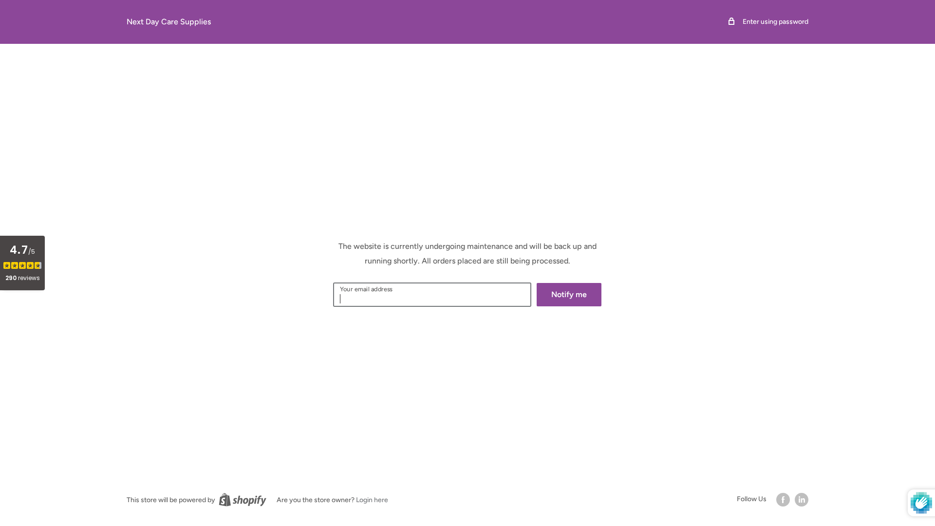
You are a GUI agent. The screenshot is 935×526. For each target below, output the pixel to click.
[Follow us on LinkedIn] (801, 500)
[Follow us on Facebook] (783, 500)
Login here (372, 500)
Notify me (569, 294)
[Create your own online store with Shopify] (242, 500)
